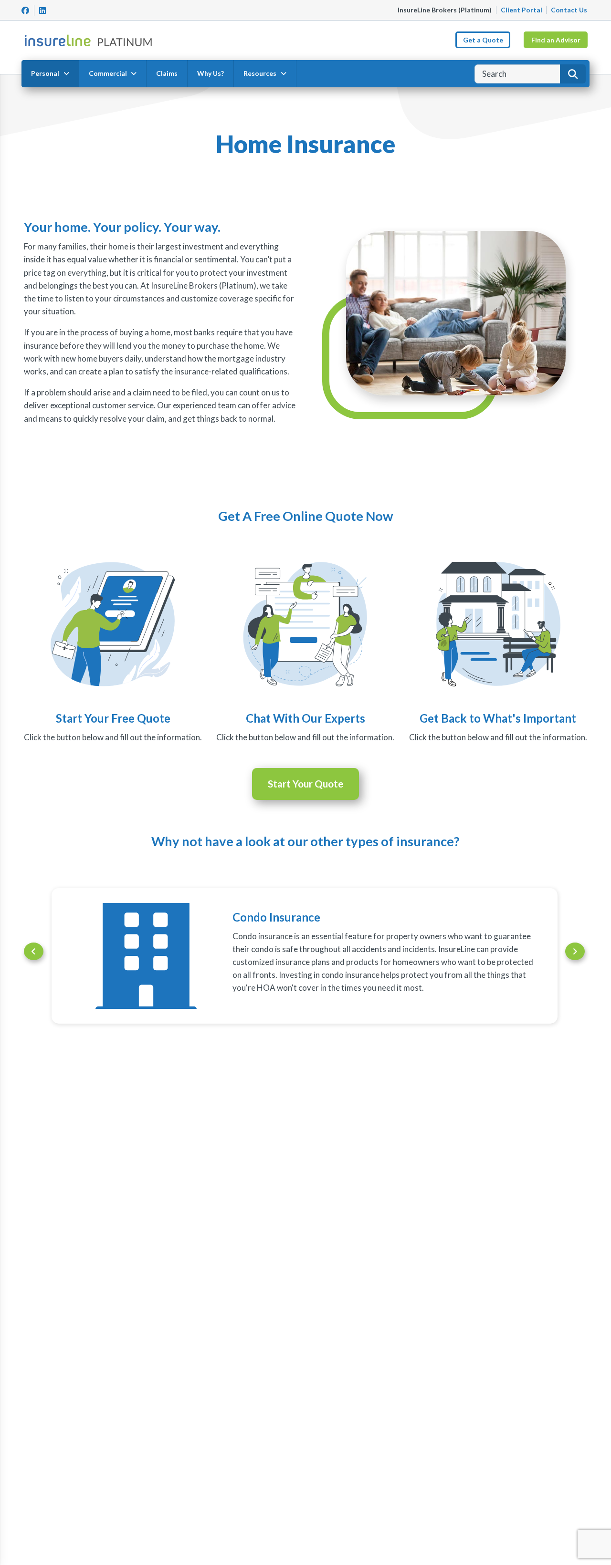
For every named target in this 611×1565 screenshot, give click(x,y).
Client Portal (521, 10)
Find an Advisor (555, 40)
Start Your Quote (305, 783)
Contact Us (569, 10)
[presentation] (33, 951)
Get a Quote (483, 40)
